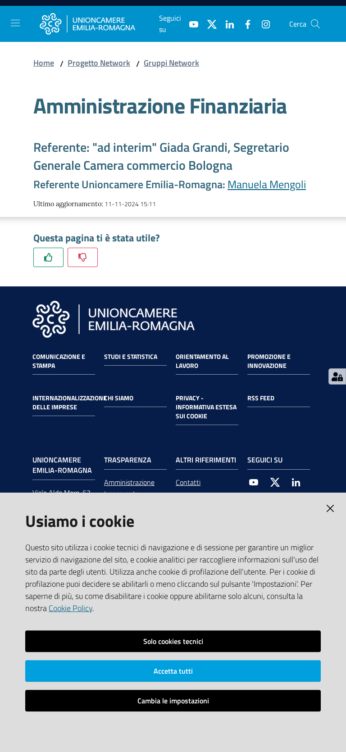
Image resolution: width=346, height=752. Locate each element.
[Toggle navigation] (15, 23)
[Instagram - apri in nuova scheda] (262, 23)
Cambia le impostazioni (173, 700)
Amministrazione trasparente (129, 488)
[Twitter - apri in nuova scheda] (208, 23)
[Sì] (48, 257)
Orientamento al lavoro (202, 361)
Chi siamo (118, 398)
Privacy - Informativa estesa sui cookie (206, 407)
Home (43, 63)
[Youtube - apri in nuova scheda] (190, 23)
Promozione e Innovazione (269, 361)
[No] (83, 257)
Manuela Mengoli (267, 184)
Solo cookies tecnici (173, 641)
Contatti (188, 482)
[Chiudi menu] (313, 18)
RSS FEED (260, 398)
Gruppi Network (171, 63)
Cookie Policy (70, 608)
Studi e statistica (130, 356)
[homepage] (99, 24)
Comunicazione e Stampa (58, 361)
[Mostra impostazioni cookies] (337, 376)
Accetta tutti (173, 671)
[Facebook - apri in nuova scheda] (244, 23)
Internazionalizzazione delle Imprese (69, 403)
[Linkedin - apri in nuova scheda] (226, 23)
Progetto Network (99, 63)
